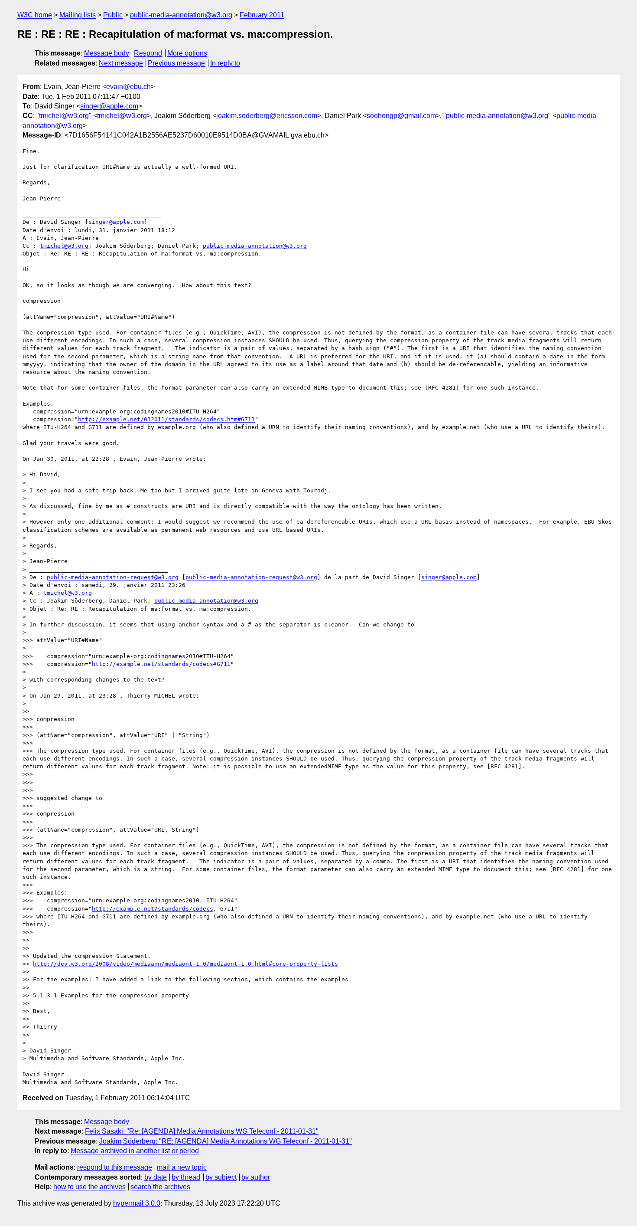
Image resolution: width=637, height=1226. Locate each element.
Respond (148, 53)
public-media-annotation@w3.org (181, 15)
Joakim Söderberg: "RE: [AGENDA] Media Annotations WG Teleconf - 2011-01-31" (225, 1141)
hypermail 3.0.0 (136, 1203)
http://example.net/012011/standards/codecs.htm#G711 (166, 419)
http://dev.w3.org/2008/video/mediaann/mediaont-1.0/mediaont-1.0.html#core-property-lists (185, 963)
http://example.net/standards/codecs (152, 908)
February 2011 (262, 15)
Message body (106, 53)
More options (187, 53)
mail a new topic (182, 1167)
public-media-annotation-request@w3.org (113, 577)
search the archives (160, 1186)
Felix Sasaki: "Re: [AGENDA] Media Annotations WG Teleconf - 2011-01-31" (201, 1131)
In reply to (225, 63)
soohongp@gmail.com (401, 115)
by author (255, 1177)
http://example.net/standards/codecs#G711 (161, 664)
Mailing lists (77, 15)
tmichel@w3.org (64, 115)
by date (155, 1177)
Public (113, 15)
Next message (121, 63)
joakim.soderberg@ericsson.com (266, 115)
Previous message (176, 63)
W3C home (34, 15)
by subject (221, 1177)
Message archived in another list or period (135, 1150)
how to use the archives (89, 1186)
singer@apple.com (109, 106)
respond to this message (114, 1167)
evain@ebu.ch (128, 86)
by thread (186, 1177)
